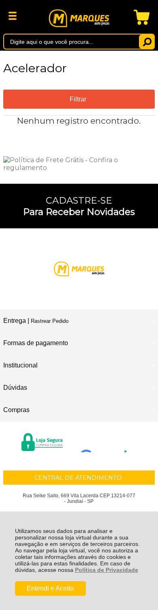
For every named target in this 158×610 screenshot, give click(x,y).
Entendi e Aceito (50, 588)
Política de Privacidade (106, 570)
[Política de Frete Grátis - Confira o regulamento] (79, 164)
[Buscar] (147, 41)
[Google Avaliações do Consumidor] (106, 441)
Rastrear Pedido (49, 321)
